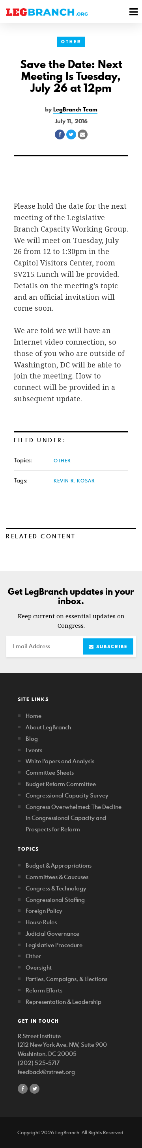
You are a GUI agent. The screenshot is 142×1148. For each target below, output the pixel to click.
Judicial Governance (52, 933)
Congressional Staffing (55, 899)
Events (34, 750)
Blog (32, 738)
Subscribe (110, 646)
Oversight (39, 967)
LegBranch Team (75, 109)
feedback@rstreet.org (46, 1072)
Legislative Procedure (54, 945)
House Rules (41, 922)
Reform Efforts (44, 990)
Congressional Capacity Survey (67, 795)
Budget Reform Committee (61, 784)
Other (71, 42)
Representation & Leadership (63, 1001)
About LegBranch (48, 727)
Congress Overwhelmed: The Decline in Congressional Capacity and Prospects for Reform (73, 818)
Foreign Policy (44, 910)
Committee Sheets (50, 772)
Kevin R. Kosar (74, 480)
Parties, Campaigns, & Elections (66, 979)
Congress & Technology (56, 888)
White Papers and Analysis (60, 761)
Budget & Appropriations (59, 865)
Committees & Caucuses (57, 877)
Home (33, 716)
